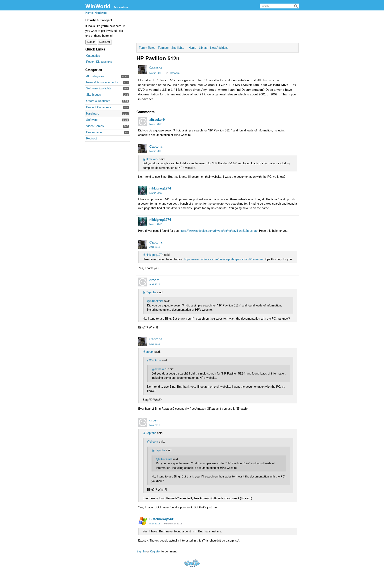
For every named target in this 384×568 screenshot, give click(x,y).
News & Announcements (102, 82)
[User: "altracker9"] (142, 121)
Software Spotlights (98, 88)
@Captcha (149, 292)
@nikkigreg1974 (153, 254)
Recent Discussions (99, 61)
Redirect (91, 138)
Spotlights (177, 47)
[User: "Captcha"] (142, 69)
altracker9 (157, 119)
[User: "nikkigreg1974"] (142, 190)
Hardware (92, 113)
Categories (93, 55)
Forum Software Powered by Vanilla (192, 563)
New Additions (218, 47)
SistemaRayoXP (161, 519)
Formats (163, 47)
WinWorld (97, 6)
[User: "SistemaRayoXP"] (142, 521)
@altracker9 (150, 159)
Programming (94, 132)
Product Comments (98, 107)
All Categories (95, 76)
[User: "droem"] (142, 282)
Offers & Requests (98, 101)
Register (104, 42)
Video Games (95, 126)
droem (154, 280)
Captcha (155, 68)
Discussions (121, 7)
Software (92, 119)
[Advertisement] (217, 28)
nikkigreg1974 (160, 188)
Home (193, 47)
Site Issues (93, 94)
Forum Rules (147, 47)
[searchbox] (279, 6)
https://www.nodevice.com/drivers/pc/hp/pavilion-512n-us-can (219, 230)
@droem (148, 351)
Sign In (91, 42)
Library (203, 47)
